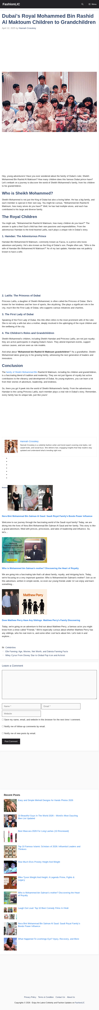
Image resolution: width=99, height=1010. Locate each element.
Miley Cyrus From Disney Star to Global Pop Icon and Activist (35, 655)
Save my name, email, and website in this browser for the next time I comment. (42, 719)
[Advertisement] (49, 52)
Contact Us (60, 997)
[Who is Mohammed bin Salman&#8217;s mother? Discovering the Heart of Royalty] (24, 562)
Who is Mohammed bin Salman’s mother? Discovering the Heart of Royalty (40, 568)
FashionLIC (11, 4)
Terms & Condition (46, 997)
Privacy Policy (30, 997)
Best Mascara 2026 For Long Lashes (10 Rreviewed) (43, 831)
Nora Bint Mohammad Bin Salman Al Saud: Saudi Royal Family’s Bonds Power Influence (47, 516)
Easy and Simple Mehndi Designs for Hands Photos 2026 (45, 800)
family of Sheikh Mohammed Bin (21, 372)
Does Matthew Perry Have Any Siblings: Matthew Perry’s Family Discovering (41, 620)
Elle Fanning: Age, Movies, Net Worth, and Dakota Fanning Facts (36, 651)
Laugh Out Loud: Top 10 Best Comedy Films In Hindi (43, 908)
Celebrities (10, 647)
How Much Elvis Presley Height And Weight (39, 862)
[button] (82, 4)
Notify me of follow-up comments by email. (24, 726)
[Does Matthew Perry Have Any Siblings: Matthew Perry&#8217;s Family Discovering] (24, 614)
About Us (71, 997)
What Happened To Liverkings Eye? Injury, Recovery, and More (48, 939)
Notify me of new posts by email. (20, 733)
